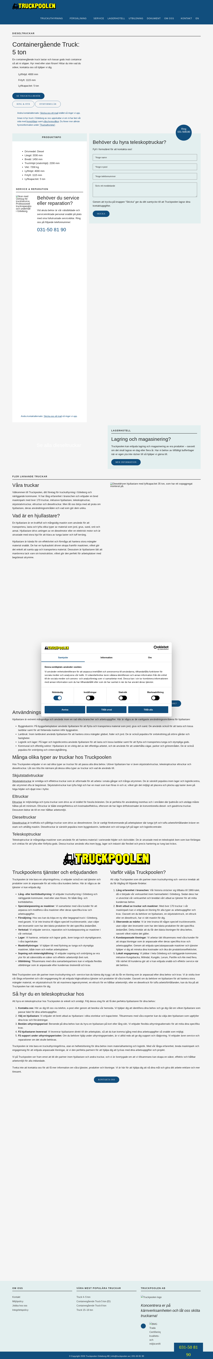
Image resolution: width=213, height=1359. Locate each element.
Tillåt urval (106, 709)
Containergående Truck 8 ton (91, 1305)
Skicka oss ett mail (49, 113)
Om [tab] (150, 657)
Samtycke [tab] (63, 657)
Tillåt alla (148, 709)
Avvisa (65, 709)
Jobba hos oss (19, 1305)
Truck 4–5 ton (83, 1297)
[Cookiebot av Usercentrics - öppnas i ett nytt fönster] (156, 648)
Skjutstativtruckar (21, 781)
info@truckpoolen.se (120, 1356)
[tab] (49, 137)
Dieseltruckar (20, 822)
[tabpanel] (49, 166)
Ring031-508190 (184, 130)
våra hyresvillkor (51, 121)
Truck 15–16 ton (85, 1310)
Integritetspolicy (20, 1310)
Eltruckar (17, 802)
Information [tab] (106, 657)
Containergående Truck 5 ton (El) (94, 1301)
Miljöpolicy (17, 1301)
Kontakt (16, 1297)
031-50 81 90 (51, 229)
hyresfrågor (32, 121)
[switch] (90, 698)
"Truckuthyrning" (47, 125)
